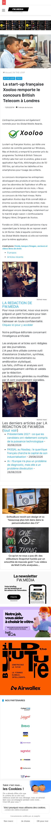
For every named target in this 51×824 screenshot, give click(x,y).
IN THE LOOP (19, 72)
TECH (19, 78)
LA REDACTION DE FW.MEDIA (17, 305)
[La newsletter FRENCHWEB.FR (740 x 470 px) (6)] (25, 603)
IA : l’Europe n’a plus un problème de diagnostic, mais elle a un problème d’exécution (26, 465)
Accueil (8, 72)
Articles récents (15, 257)
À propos (11, 252)
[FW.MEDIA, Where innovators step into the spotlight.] (18, 10)
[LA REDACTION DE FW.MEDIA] (20, 296)
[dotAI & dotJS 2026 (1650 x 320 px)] (25, 25)
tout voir (10, 430)
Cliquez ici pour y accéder (17, 324)
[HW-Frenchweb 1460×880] (25, 636)
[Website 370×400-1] (25, 694)
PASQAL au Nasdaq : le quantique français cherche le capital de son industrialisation (27, 453)
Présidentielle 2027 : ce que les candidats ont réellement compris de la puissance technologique (27, 438)
